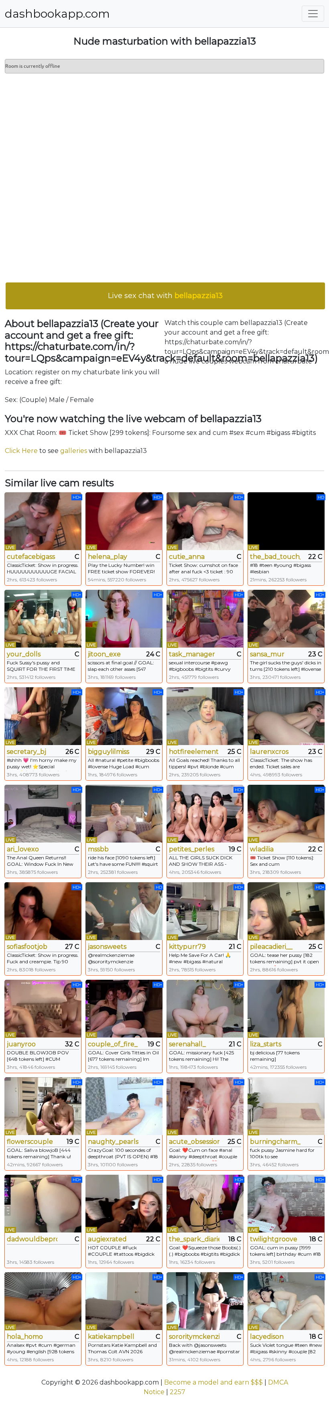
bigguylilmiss (108, 751)
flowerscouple (30, 1141)
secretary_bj (26, 751)
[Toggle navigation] (313, 14)
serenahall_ (187, 1044)
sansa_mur (267, 654)
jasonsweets (107, 946)
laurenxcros (269, 751)
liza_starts (265, 1044)
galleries (73, 451)
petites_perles (191, 849)
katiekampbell (111, 1336)
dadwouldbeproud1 (32, 1239)
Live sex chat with (165, 295)
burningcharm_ (275, 1141)
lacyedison (267, 1336)
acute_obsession (194, 1141)
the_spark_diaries (194, 1239)
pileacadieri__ (271, 946)
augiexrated (107, 1239)
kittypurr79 (187, 946)
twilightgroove (273, 1239)
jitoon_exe (104, 654)
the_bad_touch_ (275, 556)
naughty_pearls (113, 1141)
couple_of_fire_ (113, 1044)
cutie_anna (187, 556)
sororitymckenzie (194, 1336)
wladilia (262, 849)
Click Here (21, 451)
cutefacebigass (31, 556)
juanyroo (21, 1044)
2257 (177, 1392)
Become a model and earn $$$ (213, 1382)
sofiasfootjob (27, 946)
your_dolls (24, 654)
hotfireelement (194, 751)
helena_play (107, 556)
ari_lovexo (23, 849)
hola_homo (25, 1336)
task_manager (192, 654)
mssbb (98, 849)
